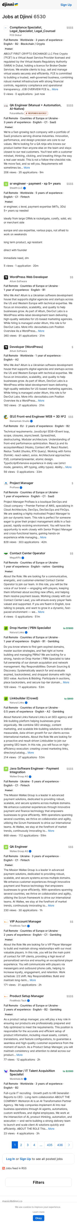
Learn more (38, 1211)
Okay (38, 1218)
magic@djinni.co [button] (12, 1201)
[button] (55, 89)
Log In (10, 1159)
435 (50, 1145)
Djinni (10, 4)
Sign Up (66, 5)
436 (60, 1145)
